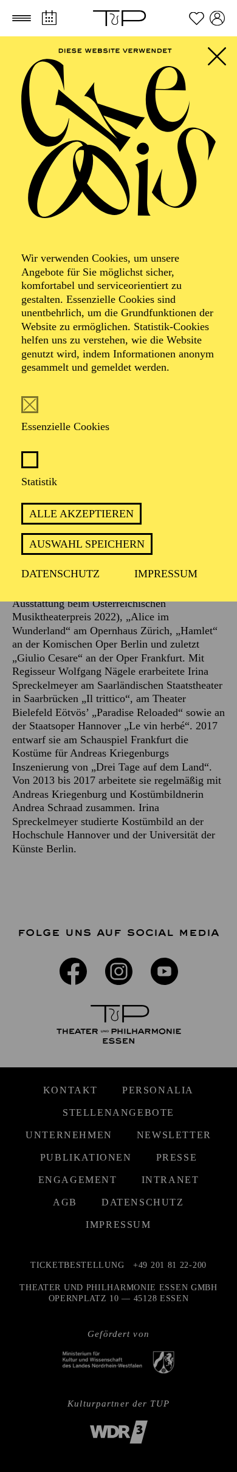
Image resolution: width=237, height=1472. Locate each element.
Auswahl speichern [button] (87, 544)
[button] (21, 18)
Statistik (39, 482)
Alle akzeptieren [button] (81, 514)
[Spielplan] (49, 17)
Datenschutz (60, 574)
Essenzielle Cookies (65, 426)
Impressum (165, 574)
